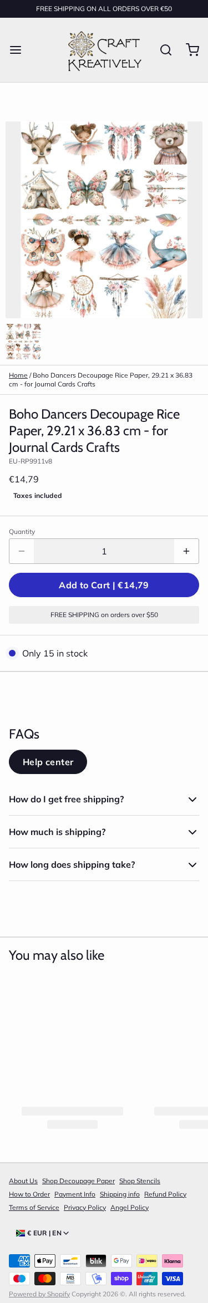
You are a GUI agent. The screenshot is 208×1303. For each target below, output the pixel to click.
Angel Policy (129, 1207)
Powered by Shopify (39, 1294)
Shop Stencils (139, 1181)
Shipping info (120, 1194)
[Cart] (188, 50)
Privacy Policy (85, 1207)
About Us (23, 1181)
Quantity (22, 531)
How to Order (29, 1194)
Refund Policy (165, 1194)
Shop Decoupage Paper (78, 1181)
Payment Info (74, 1194)
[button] (104, 585)
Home (18, 375)
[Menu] (20, 50)
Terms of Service (34, 1207)
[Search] (161, 50)
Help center (48, 761)
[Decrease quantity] (21, 551)
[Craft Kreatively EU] (103, 50)
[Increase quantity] (186, 551)
